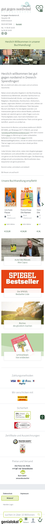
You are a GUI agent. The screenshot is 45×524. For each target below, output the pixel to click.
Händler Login (8, 504)
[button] (26, 521)
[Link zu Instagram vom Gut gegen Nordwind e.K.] (5, 33)
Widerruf (10, 498)
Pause (7, 212)
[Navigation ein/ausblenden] (33, 520)
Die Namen (26, 212)
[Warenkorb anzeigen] (40, 521)
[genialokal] (11, 521)
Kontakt (19, 24)
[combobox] (20, 514)
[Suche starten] (38, 514)
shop (8, 135)
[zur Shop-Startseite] (16, 7)
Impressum (24, 493)
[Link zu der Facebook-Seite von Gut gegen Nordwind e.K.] (2, 33)
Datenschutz (7, 493)
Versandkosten (27, 468)
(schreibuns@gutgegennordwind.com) (15, 132)
